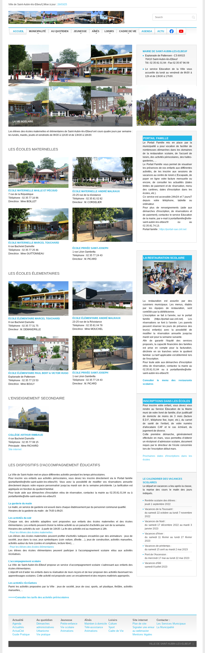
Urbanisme (42, 630)
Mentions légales (142, 634)
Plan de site (139, 623)
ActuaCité (18, 630)
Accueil (18, 31)
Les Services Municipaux (171, 623)
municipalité (37, 31)
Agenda (147, 31)
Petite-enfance (68, 623)
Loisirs (109, 31)
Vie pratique (43, 634)
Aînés (95, 31)
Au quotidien (59, 31)
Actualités (18, 627)
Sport (112, 627)
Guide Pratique (21, 634)
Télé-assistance (93, 627)
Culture (113, 623)
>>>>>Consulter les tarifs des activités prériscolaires (38, 597)
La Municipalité (165, 627)
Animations (66, 630)
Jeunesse (80, 31)
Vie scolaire (67, 627)
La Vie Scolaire (23, 121)
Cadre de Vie (116, 630)
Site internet (14, 449)
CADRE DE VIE (127, 31)
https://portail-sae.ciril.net (172, 229)
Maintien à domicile (95, 623)
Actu (160, 31)
